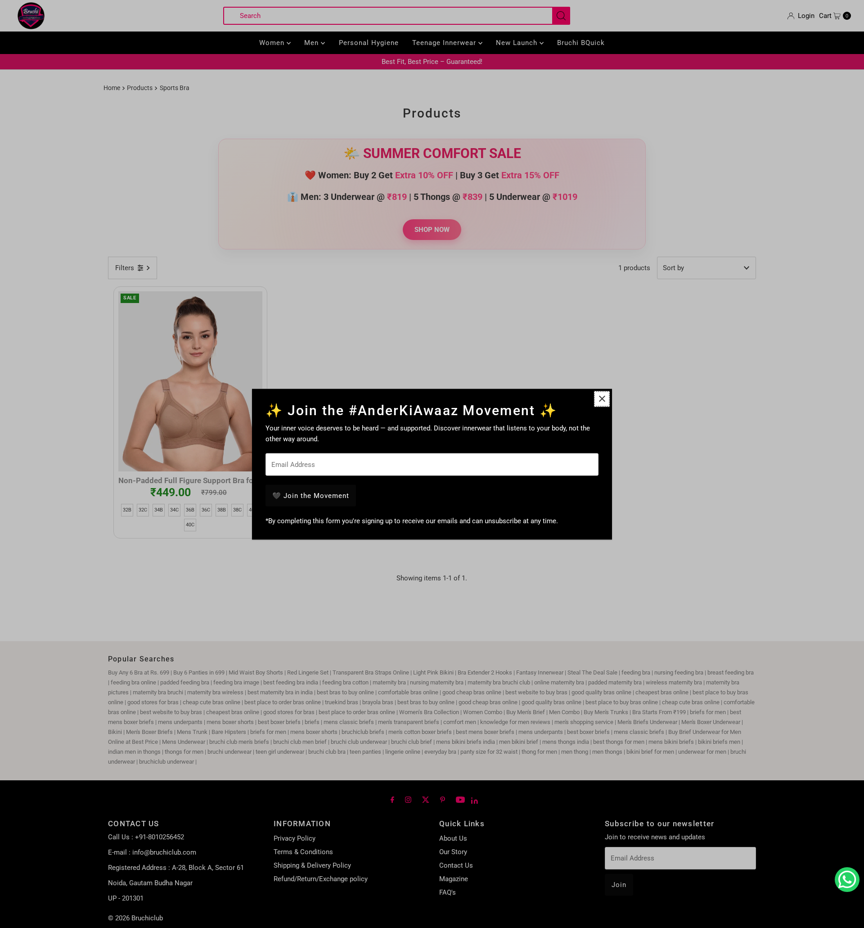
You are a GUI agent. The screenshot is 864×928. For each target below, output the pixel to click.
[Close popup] (602, 399)
